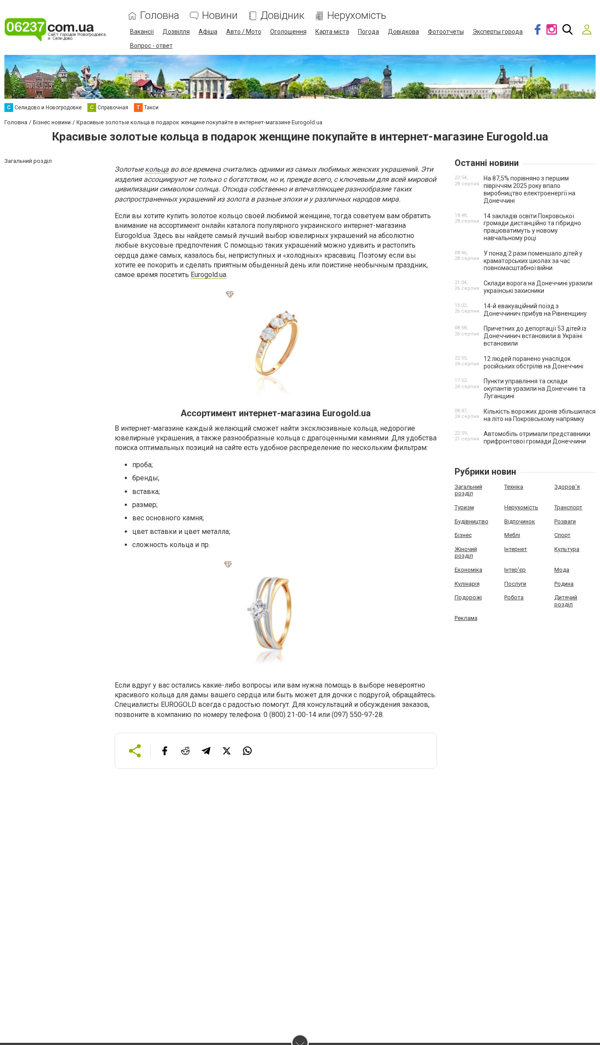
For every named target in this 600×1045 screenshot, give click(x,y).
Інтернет (515, 549)
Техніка (513, 486)
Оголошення (288, 31)
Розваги (565, 521)
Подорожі (468, 597)
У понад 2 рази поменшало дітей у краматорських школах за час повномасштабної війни (533, 261)
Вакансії (142, 31)
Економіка (468, 569)
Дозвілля (176, 31)
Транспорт (568, 507)
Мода (561, 569)
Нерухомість (356, 16)
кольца (157, 169)
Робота (514, 597)
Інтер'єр (515, 569)
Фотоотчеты (446, 31)
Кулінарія (467, 583)
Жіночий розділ (466, 552)
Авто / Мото (243, 31)
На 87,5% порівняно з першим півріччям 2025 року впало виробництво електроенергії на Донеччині (529, 189)
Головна (159, 16)
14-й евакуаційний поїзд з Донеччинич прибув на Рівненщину (535, 310)
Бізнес (463, 535)
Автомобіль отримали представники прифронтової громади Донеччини (537, 437)
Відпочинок (519, 521)
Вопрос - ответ (151, 45)
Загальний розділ (468, 490)
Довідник (282, 16)
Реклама (466, 618)
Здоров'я (567, 486)
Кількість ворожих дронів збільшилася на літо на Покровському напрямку (540, 415)
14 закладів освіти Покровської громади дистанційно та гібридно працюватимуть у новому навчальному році (532, 227)
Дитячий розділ (565, 601)
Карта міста (332, 31)
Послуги (515, 583)
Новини (220, 16)
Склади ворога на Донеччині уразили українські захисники (538, 287)
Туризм (464, 507)
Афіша (208, 31)
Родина (564, 583)
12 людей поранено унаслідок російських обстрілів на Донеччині (533, 362)
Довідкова (403, 31)
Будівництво (471, 521)
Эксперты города (498, 31)
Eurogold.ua (208, 274)
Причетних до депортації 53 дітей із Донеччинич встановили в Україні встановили (535, 336)
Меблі (512, 535)
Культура (566, 549)
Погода (368, 31)
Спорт (562, 535)
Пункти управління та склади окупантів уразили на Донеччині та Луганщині (535, 389)
